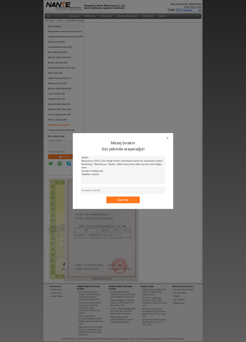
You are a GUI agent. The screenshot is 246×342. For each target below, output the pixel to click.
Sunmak (123, 200)
